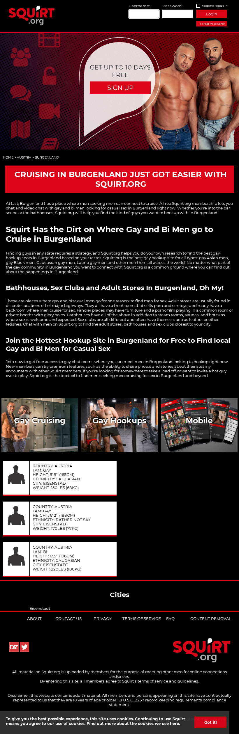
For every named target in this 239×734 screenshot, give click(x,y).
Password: (172, 5)
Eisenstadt (39, 608)
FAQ (170, 618)
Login (211, 14)
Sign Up (120, 87)
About (34, 618)
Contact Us (68, 618)
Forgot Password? (212, 23)
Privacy (102, 618)
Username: (139, 5)
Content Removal (210, 618)
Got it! (210, 722)
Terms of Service (141, 618)
